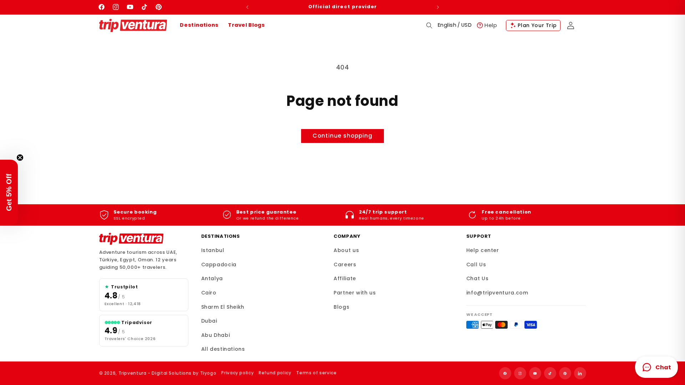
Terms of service (316, 373)
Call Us (476, 264)
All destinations (223, 349)
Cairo (209, 292)
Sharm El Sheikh (222, 306)
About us (346, 250)
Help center (482, 250)
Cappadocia (219, 264)
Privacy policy (237, 373)
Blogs (341, 306)
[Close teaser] (20, 157)
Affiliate (345, 278)
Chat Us (477, 278)
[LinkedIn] (580, 373)
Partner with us (355, 292)
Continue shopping (343, 136)
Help (490, 25)
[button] (429, 25)
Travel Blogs (246, 25)
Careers (345, 264)
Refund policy (275, 373)
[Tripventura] (131, 239)
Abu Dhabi (215, 335)
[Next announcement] (438, 7)
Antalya (212, 278)
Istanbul (212, 250)
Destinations (199, 25)
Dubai (209, 320)
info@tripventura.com (497, 292)
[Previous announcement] (247, 7)
